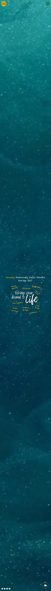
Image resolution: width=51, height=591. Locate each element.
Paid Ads (22, 281)
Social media (22, 278)
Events (32, 278)
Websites (40, 278)
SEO (30, 281)
